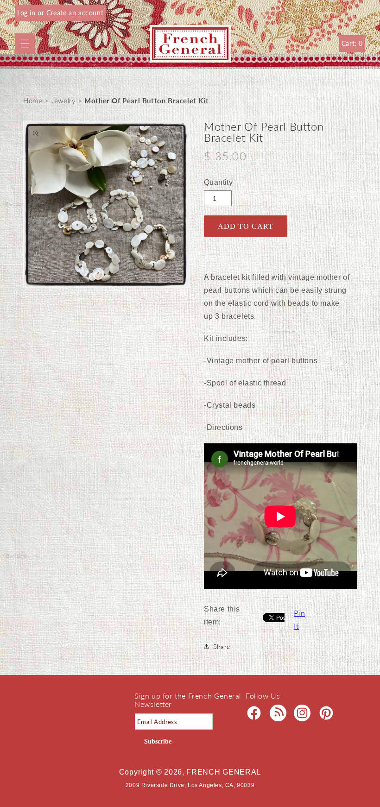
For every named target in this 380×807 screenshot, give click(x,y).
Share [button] (221, 646)
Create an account (74, 13)
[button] (25, 43)
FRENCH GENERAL (223, 772)
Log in (27, 13)
